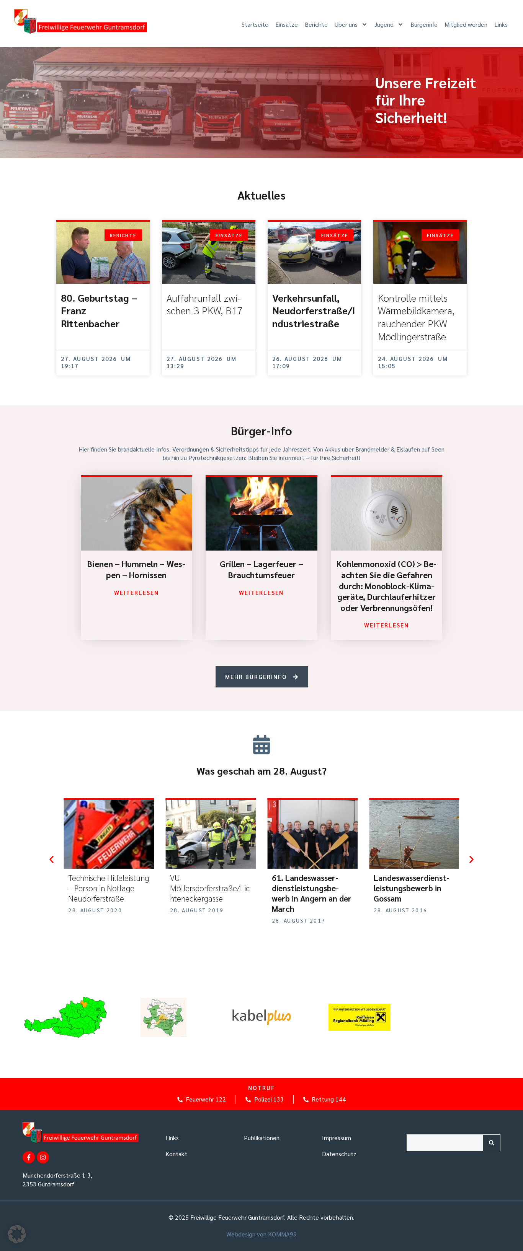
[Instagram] (43, 1157)
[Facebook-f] (29, 1157)
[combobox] (445, 1142)
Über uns (346, 24)
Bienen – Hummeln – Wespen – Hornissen (136, 569)
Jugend (384, 24)
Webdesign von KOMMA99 (261, 1234)
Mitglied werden (466, 24)
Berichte (316, 24)
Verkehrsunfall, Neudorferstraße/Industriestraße (313, 310)
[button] (51, 859)
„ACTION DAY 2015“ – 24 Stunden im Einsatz (414, 882)
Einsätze (286, 24)
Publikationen (261, 1138)
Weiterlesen (136, 592)
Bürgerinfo (424, 24)
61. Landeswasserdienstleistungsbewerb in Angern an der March (211, 893)
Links (501, 24)
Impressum (336, 1138)
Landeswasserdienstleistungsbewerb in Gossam (311, 887)
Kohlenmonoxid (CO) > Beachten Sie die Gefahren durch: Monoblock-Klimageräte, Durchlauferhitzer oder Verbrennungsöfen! (386, 585)
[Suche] (491, 1142)
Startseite (255, 24)
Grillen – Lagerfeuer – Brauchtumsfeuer (261, 569)
